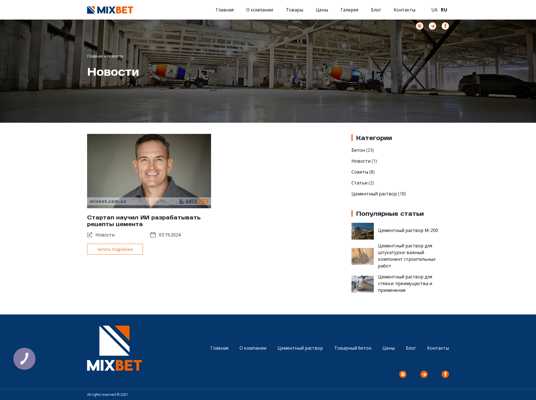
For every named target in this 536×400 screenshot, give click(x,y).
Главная (225, 10)
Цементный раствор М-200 (408, 230)
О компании (259, 10)
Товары (294, 10)
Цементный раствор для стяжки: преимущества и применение (405, 283)
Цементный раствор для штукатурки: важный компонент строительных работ (407, 256)
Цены (322, 10)
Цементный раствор (374, 194)
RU (444, 10)
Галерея (349, 10)
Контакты (404, 10)
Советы (359, 172)
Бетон (358, 150)
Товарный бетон (352, 348)
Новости (104, 235)
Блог (376, 10)
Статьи (359, 183)
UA (434, 10)
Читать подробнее (115, 249)
